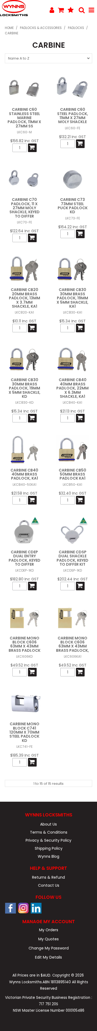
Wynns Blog (48, 856)
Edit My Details (48, 957)
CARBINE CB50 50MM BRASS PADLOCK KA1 (72, 474)
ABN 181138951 (57, 982)
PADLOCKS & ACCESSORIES (41, 28)
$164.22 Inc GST (72, 227)
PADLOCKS (76, 28)
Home (9, 28)
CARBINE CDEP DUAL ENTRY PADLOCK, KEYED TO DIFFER (24, 558)
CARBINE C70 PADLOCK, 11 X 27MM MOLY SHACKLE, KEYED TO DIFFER (24, 208)
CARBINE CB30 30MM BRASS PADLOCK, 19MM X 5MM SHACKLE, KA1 (72, 298)
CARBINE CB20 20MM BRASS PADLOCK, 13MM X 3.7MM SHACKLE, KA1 (24, 298)
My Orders (48, 930)
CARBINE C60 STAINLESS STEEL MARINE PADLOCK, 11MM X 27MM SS (24, 118)
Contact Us (48, 885)
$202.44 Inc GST (72, 579)
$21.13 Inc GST (72, 411)
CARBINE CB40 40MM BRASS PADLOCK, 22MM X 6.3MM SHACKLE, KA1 (72, 388)
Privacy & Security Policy (48, 840)
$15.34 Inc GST (72, 321)
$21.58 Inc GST (24, 493)
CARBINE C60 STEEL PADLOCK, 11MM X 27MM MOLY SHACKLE (72, 115)
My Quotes (48, 939)
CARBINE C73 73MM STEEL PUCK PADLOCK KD (73, 206)
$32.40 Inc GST (72, 493)
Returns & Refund (48, 877)
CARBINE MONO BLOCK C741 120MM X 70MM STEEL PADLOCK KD (24, 732)
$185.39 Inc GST (24, 755)
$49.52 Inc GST (24, 665)
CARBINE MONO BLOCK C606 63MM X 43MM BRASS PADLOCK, (72, 644)
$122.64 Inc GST (24, 231)
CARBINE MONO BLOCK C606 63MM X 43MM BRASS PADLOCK (24, 644)
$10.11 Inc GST (24, 321)
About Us (48, 824)
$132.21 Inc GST (72, 136)
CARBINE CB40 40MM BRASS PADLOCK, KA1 (24, 474)
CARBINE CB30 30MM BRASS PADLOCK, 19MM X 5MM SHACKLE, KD (24, 388)
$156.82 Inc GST (24, 140)
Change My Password (49, 948)
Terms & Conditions (48, 832)
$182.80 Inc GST (24, 579)
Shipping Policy (49, 848)
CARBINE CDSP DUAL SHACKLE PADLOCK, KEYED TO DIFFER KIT (72, 558)
